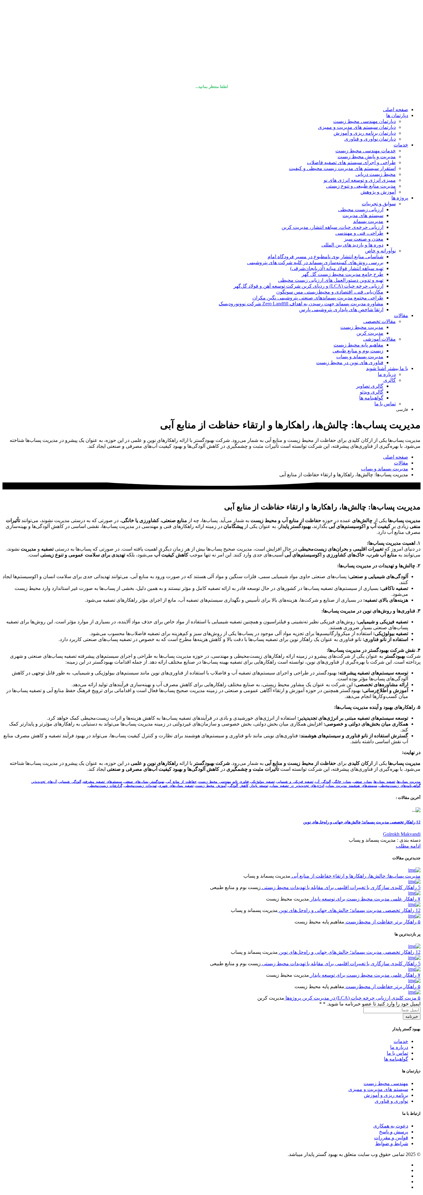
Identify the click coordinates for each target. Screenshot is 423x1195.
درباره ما (387, 374)
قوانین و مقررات (391, 1137)
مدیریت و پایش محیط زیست (367, 156)
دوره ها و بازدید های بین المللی (352, 244)
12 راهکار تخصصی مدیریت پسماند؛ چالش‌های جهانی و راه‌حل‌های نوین (362, 822)
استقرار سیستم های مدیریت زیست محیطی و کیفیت (342, 168)
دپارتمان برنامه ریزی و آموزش (365, 133)
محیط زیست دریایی (375, 174)
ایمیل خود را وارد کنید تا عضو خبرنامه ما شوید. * (370, 1003)
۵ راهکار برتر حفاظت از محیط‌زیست (382, 921)
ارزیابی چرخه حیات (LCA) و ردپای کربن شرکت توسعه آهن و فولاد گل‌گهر (308, 286)
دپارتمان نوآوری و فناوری (370, 139)
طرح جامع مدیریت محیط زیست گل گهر (342, 274)
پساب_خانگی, (341, 781)
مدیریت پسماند (368, 221)
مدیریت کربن (369, 333)
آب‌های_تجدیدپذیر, (44, 781)
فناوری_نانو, (240, 781)
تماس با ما (385, 403)
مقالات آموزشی (379, 339)
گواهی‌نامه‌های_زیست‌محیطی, (399, 785)
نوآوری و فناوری (391, 1101)
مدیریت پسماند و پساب (359, 356)
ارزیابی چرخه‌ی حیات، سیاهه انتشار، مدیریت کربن (332, 227)
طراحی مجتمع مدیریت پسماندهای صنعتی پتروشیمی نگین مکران (317, 297)
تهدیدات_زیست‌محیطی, (140, 785)
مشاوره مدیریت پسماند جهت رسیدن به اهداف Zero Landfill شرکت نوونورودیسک (301, 303)
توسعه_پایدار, (258, 785)
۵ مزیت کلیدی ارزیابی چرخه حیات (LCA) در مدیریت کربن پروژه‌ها (352, 998)
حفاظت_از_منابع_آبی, (181, 781)
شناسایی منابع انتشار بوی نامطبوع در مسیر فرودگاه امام (325, 256)
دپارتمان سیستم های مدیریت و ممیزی (357, 127)
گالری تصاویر (369, 386)
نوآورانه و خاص (380, 250)
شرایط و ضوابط (391, 1143)
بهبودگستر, (156, 781)
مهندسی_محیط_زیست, (214, 781)
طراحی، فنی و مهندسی (359, 233)
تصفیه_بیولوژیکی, (262, 781)
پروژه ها (399, 197)
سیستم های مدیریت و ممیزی (378, 1089)
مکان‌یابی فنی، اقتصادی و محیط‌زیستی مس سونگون (329, 291)
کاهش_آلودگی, (237, 785)
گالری (389, 380)
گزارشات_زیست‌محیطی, (104, 785)
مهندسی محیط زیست (386, 1083)
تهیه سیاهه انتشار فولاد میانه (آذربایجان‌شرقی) (336, 268)
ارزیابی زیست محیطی (360, 209)
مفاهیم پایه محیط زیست (358, 344)
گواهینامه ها (371, 397)
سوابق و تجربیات (379, 203)
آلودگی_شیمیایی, (69, 781)
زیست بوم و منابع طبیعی (358, 350)
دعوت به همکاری (390, 1125)
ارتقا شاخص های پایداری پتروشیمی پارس (341, 309)
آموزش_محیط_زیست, (210, 785)
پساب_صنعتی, (362, 781)
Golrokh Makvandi (402, 834)
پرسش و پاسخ (393, 1131)
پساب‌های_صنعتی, (135, 781)
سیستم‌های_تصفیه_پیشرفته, (102, 781)
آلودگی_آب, (322, 781)
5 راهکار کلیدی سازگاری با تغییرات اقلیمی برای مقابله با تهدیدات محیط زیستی (341, 887)
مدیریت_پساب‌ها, (408, 781)
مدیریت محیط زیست (361, 327)
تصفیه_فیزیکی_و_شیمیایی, (294, 781)
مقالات (401, 315)
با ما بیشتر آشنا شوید (387, 368)
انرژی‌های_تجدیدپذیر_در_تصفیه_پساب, (296, 785)
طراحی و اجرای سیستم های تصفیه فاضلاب (351, 162)
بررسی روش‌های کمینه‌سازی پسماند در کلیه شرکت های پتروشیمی (315, 262)
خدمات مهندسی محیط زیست (365, 150)
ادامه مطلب (408, 845)
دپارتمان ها (397, 115)
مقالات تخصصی (379, 321)
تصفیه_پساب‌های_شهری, (176, 785)
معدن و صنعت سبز (363, 239)
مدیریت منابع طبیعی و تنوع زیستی (361, 186)
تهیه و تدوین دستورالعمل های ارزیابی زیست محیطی (330, 280)
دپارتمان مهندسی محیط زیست (364, 121)
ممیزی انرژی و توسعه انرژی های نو (360, 180)
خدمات (401, 144)
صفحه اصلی (395, 109)
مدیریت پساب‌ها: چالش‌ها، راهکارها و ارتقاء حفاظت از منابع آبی (355, 876)
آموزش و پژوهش (378, 191)
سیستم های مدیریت (362, 215)
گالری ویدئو (371, 392)
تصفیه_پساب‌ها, (384, 781)
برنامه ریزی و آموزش (386, 1095)
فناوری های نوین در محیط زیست (349, 362)
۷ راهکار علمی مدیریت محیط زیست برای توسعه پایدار (365, 898)
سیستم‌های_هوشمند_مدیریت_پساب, (351, 785)
